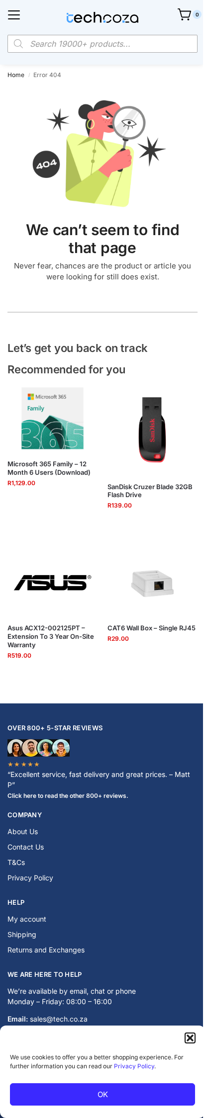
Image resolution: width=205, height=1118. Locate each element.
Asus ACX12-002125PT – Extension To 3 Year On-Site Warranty (50, 636)
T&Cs (16, 862)
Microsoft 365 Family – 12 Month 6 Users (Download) (49, 468)
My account (26, 919)
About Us (22, 831)
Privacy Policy (134, 1066)
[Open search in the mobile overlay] (102, 44)
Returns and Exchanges (46, 950)
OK (103, 1094)
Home (15, 75)
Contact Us (25, 847)
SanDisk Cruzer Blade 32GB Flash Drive (150, 491)
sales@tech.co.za (59, 1019)
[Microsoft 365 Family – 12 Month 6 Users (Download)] (52, 418)
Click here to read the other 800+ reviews (66, 795)
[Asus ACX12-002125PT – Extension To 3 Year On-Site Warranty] (52, 582)
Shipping (21, 934)
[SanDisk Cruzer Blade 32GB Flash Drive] (152, 430)
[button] (190, 1038)
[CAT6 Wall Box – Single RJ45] (152, 582)
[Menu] (14, 15)
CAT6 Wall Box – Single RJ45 (151, 628)
